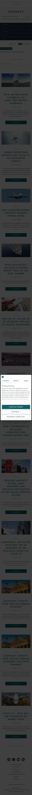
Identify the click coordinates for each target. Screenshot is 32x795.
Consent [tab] (6, 380)
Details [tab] (16, 380)
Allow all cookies (16, 407)
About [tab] (26, 380)
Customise (15, 412)
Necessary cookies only (16, 416)
